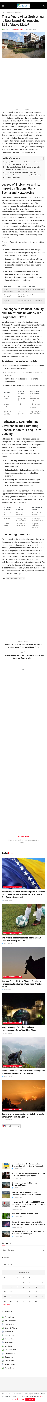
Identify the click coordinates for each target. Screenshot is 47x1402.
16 (29, 1292)
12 (5, 1292)
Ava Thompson (10, 1321)
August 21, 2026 (7, 900)
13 (11, 1292)
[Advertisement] (23, 83)
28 (17, 1301)
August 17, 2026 (7, 989)
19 (5, 1296)
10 (36, 1287)
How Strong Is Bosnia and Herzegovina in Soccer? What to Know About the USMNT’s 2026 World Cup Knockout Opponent (23, 894)
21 (17, 1296)
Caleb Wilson (9, 1324)
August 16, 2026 (7, 1033)
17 (36, 1292)
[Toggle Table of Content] (40, 159)
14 (17, 1292)
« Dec (4, 1305)
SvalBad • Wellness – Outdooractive (25, 1214)
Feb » (8, 1305)
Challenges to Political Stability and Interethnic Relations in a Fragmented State (22, 168)
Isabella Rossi (10, 1335)
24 (36, 1296)
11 (42, 1287)
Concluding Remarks (12, 178)
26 (5, 1301)
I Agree (30, 1399)
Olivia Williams (10, 1353)
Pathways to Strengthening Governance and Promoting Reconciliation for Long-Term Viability (22, 173)
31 (36, 1301)
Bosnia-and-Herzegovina (14, 12)
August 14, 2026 (7, 1076)
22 (23, 1296)
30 (29, 1301)
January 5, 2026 (31, 29)
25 (42, 1296)
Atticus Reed (18, 29)
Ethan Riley (9, 1332)
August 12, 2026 (7, 1120)
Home (3, 12)
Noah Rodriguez (10, 1350)
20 (11, 1296)
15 (23, 1292)
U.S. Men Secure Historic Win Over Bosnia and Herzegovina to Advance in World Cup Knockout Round (22, 984)
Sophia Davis (9, 1361)
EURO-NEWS (9, 1342)
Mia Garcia (8, 1346)
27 (11, 1301)
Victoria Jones (10, 1364)
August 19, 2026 (7, 943)
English (8, 1126)
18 (42, 1292)
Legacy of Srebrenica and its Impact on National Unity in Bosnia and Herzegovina (22, 163)
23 (29, 1296)
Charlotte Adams (11, 1328)
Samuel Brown (10, 1357)
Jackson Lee (9, 1339)
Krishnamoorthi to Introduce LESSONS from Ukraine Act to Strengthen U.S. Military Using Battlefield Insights (28, 1204)
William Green (9, 1368)
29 (23, 1301)
